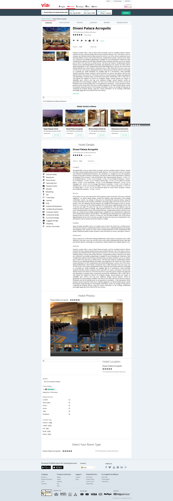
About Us (44, 477)
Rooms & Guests (102, 11)
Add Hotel (104, 477)
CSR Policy (89, 477)
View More (76, 93)
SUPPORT (127, 1)
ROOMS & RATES (122, 22)
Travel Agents (106, 479)
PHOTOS (80, 22)
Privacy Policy (90, 479)
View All (102, 41)
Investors (44, 483)
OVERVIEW (48, 23)
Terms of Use (90, 481)
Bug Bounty (89, 483)
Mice (58, 486)
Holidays (59, 481)
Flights (59, 477)
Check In (72, 11)
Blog (77, 479)
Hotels (59, 479)
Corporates (105, 481)
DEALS (108, 1)
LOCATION (93, 22)
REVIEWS (107, 22)
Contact (78, 477)
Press (43, 481)
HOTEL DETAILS (64, 22)
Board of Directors (46, 479)
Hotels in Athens (46, 19)
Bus (58, 483)
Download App (117, 1)
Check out (86, 11)
